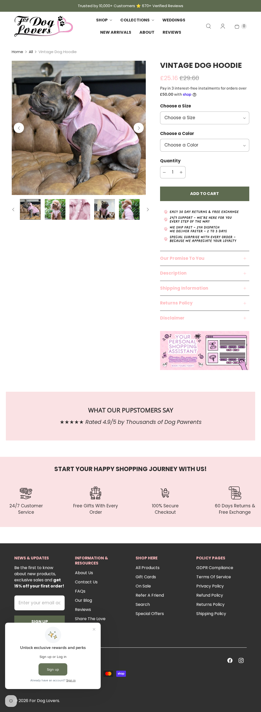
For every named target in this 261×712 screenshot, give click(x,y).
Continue (175, 390)
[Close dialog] (215, 311)
